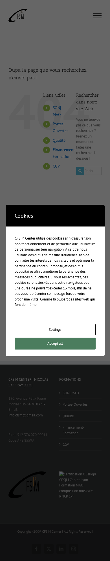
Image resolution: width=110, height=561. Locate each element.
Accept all (55, 343)
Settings (55, 329)
